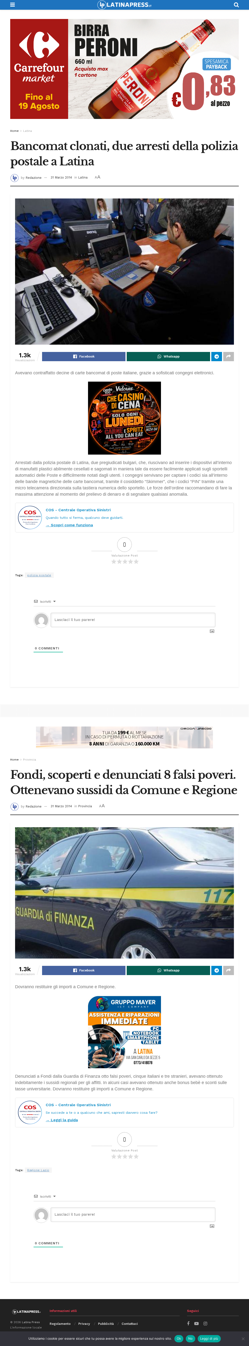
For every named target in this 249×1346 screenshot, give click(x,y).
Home (14, 131)
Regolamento (60, 1324)
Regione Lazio (38, 1170)
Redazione (34, 177)
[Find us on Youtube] (196, 1324)
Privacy (84, 1324)
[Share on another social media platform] (228, 356)
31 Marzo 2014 (61, 177)
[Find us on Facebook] (188, 1324)
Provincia (29, 759)
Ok (179, 1338)
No (190, 1338)
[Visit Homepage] (124, 5)
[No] (242, 1338)
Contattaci (130, 1324)
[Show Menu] (12, 5)
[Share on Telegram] (216, 356)
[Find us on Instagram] (205, 1324)
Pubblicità (106, 1324)
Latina (27, 131)
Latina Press (31, 1322)
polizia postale (39, 575)
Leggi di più (209, 1338)
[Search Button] (236, 5)
